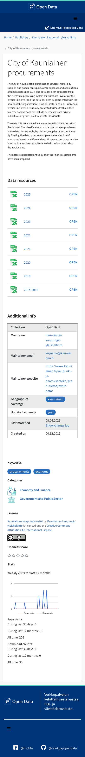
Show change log (57, 425)
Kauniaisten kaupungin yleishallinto (54, 38)
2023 (27, 221)
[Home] (42, 7)
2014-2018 (31, 290)
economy (41, 471)
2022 (27, 235)
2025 (27, 194)
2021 (27, 249)
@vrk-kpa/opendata (62, 748)
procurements (19, 471)
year (51, 412)
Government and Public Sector (41, 498)
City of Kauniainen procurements (28, 48)
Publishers (21, 38)
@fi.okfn (26, 748)
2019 (27, 276)
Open (73, 194)
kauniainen (55, 399)
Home (8, 38)
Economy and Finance (35, 490)
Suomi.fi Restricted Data (66, 28)
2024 (27, 208)
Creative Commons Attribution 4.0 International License (38, 528)
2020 (27, 262)
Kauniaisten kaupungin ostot (25, 521)
